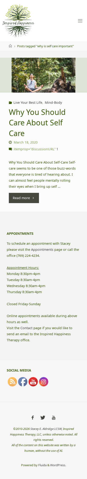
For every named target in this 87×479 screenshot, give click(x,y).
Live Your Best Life (27, 102)
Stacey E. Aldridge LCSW (45, 429)
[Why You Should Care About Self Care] (43, 79)
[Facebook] (32, 417)
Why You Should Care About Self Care (37, 122)
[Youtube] (53, 417)
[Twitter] (43, 417)
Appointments (42, 249)
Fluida (42, 465)
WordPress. (58, 465)
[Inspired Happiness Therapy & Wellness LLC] (18, 20)
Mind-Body (53, 102)
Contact (26, 328)
